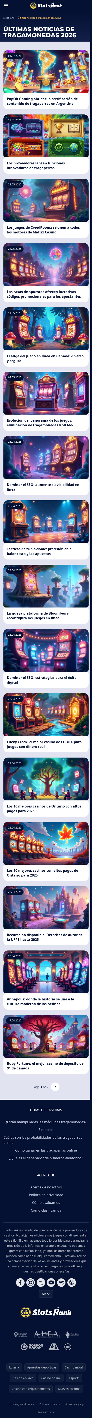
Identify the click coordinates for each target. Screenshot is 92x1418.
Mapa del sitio (46, 1411)
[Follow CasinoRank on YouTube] (51, 1282)
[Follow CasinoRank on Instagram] (30, 1282)
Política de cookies (49, 1404)
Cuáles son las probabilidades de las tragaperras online (42, 1140)
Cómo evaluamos (46, 1202)
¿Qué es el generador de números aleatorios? (46, 1158)
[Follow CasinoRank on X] (41, 1282)
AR (44, 1294)
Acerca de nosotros (46, 1187)
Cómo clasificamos (46, 1210)
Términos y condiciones (20, 1404)
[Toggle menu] (6, 5)
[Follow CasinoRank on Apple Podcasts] (71, 1282)
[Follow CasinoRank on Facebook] (20, 1282)
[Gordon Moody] (32, 1346)
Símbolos (46, 1129)
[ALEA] (47, 1334)
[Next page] (55, 1087)
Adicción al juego (75, 1404)
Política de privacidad (46, 1194)
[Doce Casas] (72, 1334)
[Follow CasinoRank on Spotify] (61, 1282)
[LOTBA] (21, 1334)
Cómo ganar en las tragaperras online (46, 1150)
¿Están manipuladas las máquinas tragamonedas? (46, 1122)
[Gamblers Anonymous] (53, 1346)
